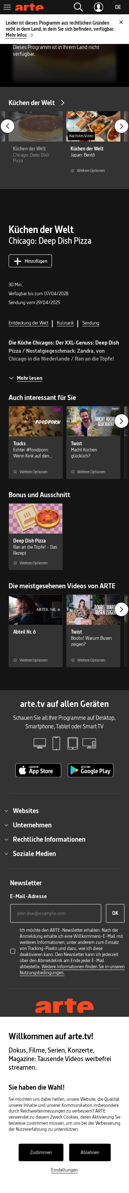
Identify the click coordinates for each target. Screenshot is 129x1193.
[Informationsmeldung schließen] (121, 22)
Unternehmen (32, 825)
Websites (26, 810)
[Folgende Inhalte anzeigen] (121, 126)
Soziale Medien (34, 853)
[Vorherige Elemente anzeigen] (7, 126)
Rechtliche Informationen (49, 839)
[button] (78, 7)
